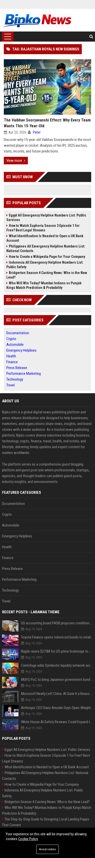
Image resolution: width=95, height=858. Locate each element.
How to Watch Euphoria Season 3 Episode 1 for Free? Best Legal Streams (43, 228)
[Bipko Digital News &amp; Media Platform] (37, 20)
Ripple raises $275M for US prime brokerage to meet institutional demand (57, 651)
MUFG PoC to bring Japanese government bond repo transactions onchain (57, 679)
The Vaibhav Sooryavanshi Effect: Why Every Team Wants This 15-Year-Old (47, 123)
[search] (91, 37)
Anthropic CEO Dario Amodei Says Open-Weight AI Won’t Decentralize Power (57, 708)
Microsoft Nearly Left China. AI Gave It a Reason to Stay (57, 693)
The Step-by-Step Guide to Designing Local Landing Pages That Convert (45, 822)
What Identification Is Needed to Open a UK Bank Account (44, 238)
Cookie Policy (28, 839)
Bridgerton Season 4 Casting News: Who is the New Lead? (46, 275)
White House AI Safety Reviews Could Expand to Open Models (57, 722)
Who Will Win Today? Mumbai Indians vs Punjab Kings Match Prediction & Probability (43, 285)
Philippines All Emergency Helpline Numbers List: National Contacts (45, 248)
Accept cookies (47, 849)
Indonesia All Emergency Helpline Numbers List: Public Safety (44, 264)
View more (14, 160)
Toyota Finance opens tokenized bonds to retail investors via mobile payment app (57, 637)
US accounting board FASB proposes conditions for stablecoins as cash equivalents (57, 623)
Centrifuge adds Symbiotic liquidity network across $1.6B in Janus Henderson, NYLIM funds (57, 665)
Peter (37, 132)
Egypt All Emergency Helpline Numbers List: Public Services (46, 217)
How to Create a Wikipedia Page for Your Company (47, 257)
